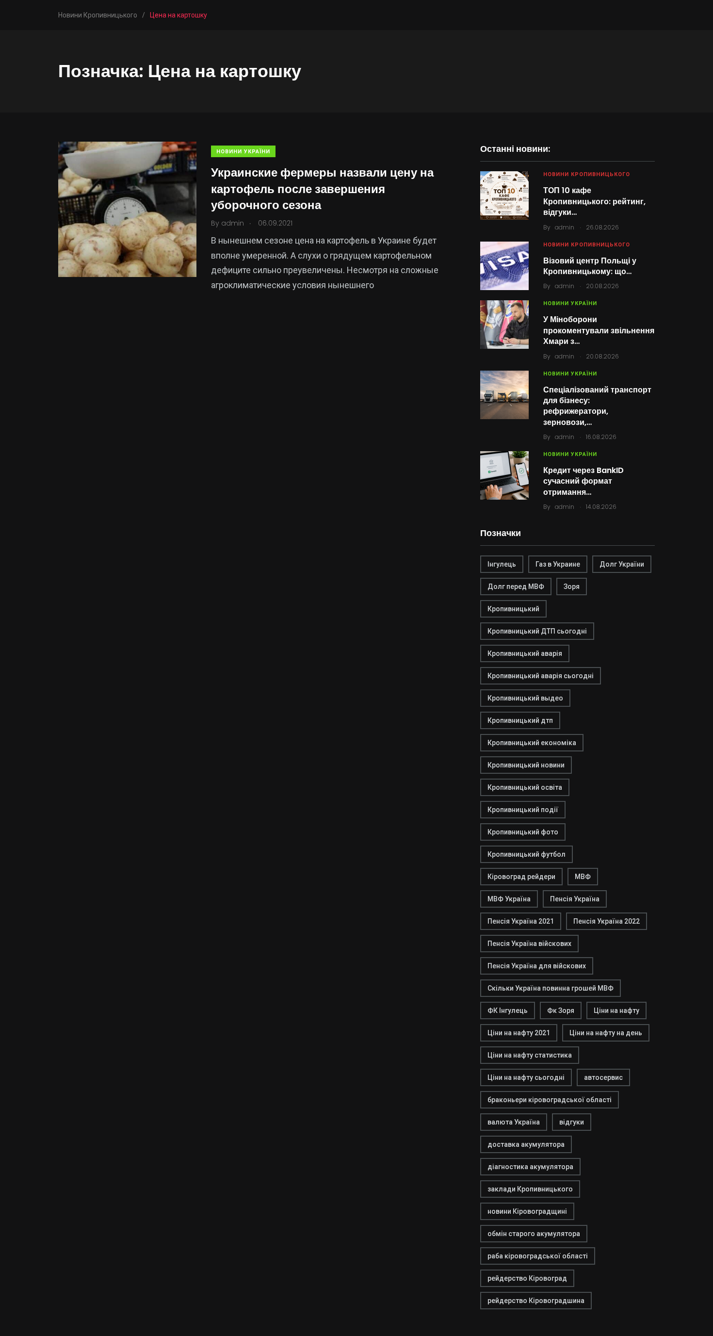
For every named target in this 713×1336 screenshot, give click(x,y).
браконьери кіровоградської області (549, 1100)
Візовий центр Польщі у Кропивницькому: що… (589, 266)
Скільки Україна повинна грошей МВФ (550, 988)
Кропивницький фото (522, 832)
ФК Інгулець (507, 1010)
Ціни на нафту (616, 1010)
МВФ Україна (509, 899)
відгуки (571, 1122)
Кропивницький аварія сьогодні (540, 676)
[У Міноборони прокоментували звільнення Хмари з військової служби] (504, 324)
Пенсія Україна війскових (529, 943)
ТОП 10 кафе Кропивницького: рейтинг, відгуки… (594, 201)
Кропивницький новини (526, 765)
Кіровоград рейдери (521, 876)
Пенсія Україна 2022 (606, 921)
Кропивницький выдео (525, 698)
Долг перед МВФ (515, 586)
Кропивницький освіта (524, 787)
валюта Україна (513, 1122)
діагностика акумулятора (530, 1167)
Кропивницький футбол (526, 854)
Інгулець (501, 564)
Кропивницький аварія (524, 653)
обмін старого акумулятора (533, 1234)
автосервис (603, 1077)
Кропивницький (513, 609)
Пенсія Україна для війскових (536, 966)
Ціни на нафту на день (605, 1033)
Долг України (622, 564)
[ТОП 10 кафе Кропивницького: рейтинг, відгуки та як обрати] (504, 195)
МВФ (583, 876)
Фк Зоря (560, 1010)
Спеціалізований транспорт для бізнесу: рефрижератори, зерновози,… (597, 406)
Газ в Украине (557, 564)
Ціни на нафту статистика (529, 1055)
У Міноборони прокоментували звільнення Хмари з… (598, 330)
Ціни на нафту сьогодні (526, 1077)
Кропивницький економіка (531, 743)
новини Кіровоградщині (527, 1211)
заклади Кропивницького (530, 1189)
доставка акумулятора (526, 1144)
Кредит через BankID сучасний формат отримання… (583, 481)
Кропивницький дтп (520, 720)
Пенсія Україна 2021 (520, 921)
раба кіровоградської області (537, 1256)
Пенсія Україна (575, 899)
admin (564, 227)
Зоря (572, 586)
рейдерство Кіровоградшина (535, 1300)
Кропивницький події (522, 810)
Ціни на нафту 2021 (518, 1033)
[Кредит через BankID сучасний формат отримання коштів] (504, 475)
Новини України (243, 151)
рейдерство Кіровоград (527, 1278)
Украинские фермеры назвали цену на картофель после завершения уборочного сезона (322, 188)
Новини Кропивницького (586, 174)
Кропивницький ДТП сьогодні (537, 631)
